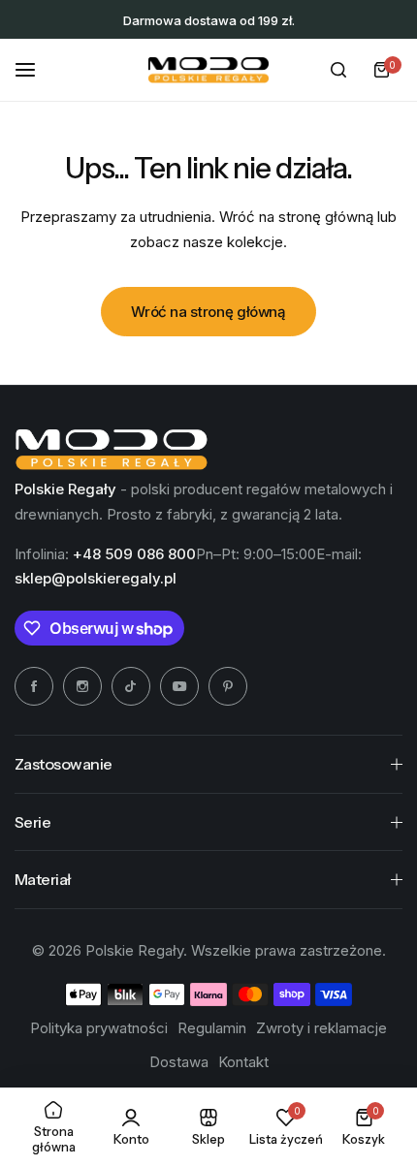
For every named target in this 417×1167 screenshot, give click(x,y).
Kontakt (243, 1062)
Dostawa (178, 1062)
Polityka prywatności (99, 1028)
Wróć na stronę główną (208, 311)
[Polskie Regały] (208, 70)
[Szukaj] (338, 69)
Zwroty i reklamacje (321, 1028)
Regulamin (211, 1028)
